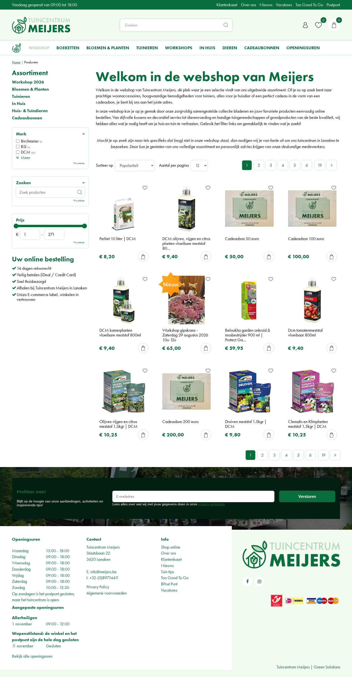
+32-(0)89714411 (104, 577)
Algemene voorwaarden (106, 593)
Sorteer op (104, 165)
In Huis (18, 103)
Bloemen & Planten (30, 89)
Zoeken (23, 182)
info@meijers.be (104, 571)
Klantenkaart (171, 559)
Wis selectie (79, 163)
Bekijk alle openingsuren (32, 656)
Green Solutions (327, 667)
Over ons (168, 553)
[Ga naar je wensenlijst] (318, 25)
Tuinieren (21, 96)
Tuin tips (167, 571)
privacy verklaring (211, 504)
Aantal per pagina (174, 165)
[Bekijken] (334, 25)
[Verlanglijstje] (318, 25)
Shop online (170, 547)
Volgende (331, 165)
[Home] (17, 48)
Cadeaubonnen (27, 118)
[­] (247, 581)
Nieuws (167, 565)
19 (320, 165)
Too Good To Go (174, 577)
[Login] (305, 25)
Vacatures (169, 590)
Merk (21, 134)
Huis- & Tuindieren (30, 110)
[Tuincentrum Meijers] (41, 25)
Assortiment (30, 73)
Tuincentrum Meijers (102, 547)
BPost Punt (169, 584)
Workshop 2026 (28, 82)
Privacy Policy (97, 586)
